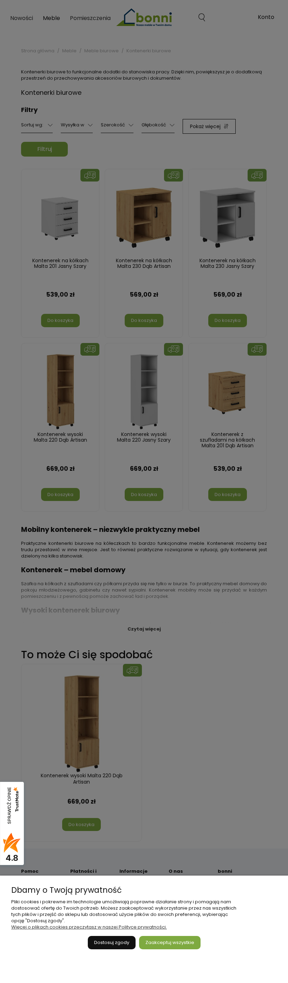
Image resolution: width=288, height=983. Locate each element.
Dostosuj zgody (111, 942)
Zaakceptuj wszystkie (169, 942)
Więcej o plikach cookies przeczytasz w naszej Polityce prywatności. (89, 927)
